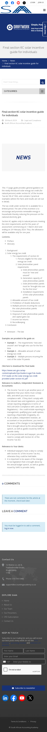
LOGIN (32, 2)
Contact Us (8, 621)
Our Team (8, 609)
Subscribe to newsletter (25, 688)
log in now (9, 528)
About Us (8, 604)
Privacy (33, 721)
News (12, 60)
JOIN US (41, 2)
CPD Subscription (11, 617)
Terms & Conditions (18, 721)
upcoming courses (18, 643)
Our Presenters (10, 613)
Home (4, 60)
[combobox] (7, 661)
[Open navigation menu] (44, 10)
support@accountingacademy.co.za (21, 584)
